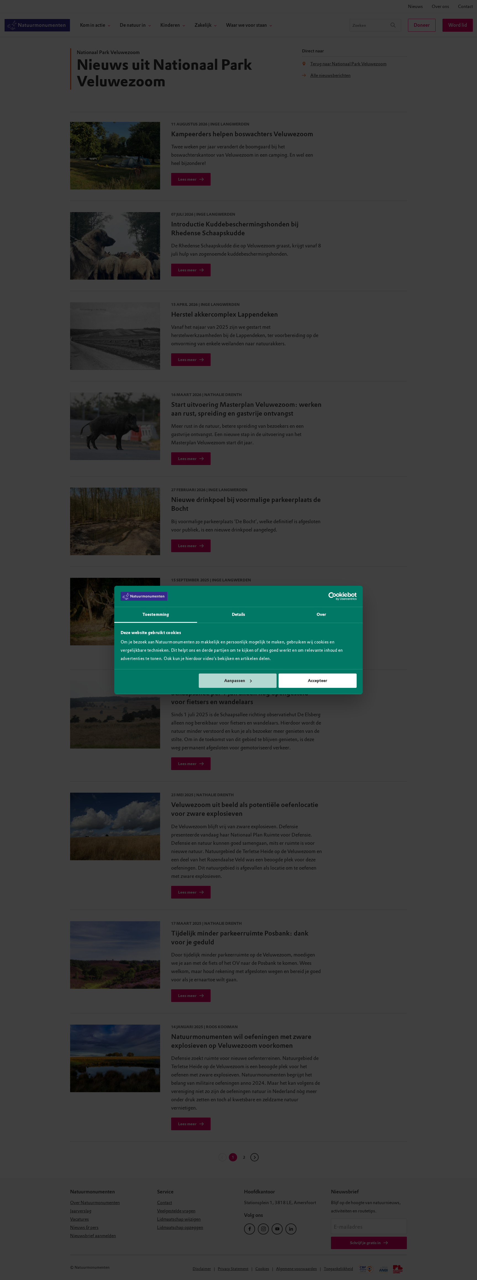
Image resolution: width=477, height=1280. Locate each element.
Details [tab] (238, 614)
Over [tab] (321, 614)
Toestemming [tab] (155, 614)
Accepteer (317, 680)
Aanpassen (234, 680)
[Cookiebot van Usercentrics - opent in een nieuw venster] (332, 596)
